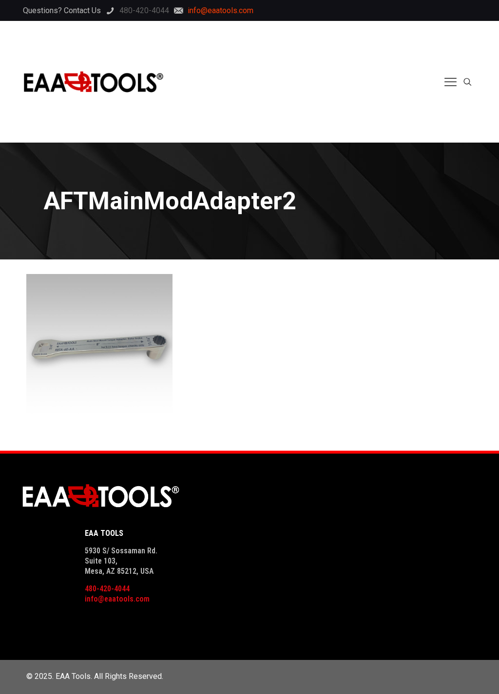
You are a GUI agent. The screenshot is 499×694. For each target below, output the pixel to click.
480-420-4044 (107, 588)
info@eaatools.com (117, 598)
